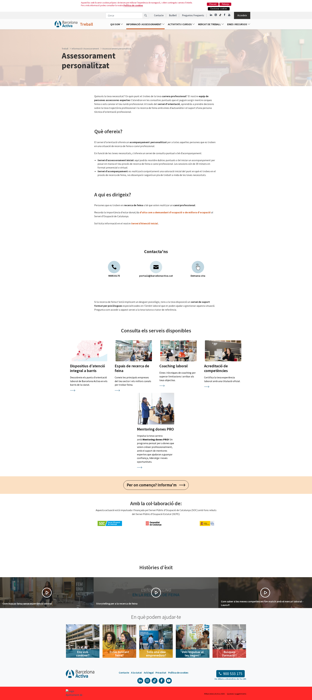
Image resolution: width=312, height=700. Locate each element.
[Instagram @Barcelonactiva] (216, 15)
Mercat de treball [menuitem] (209, 24)
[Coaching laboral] (178, 350)
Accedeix (242, 15)
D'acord (212, 4)
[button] (47, 592)
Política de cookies (133, 5)
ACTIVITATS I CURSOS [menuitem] (180, 24)
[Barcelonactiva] (66, 24)
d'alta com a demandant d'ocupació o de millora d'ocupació (175, 212)
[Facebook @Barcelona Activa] (225, 15)
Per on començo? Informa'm (153, 485)
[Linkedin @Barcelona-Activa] (211, 15)
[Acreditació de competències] (223, 350)
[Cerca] (145, 15)
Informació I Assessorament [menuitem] (144, 24)
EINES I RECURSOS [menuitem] (237, 24)
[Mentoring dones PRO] (156, 408)
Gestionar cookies (218, 8)
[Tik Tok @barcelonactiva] (220, 15)
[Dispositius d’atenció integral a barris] (89, 350)
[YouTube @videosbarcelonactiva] (229, 15)
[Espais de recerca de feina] (134, 350)
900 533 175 (232, 673)
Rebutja (225, 4)
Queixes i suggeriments (236, 694)
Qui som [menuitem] (115, 24)
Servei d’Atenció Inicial (144, 223)
